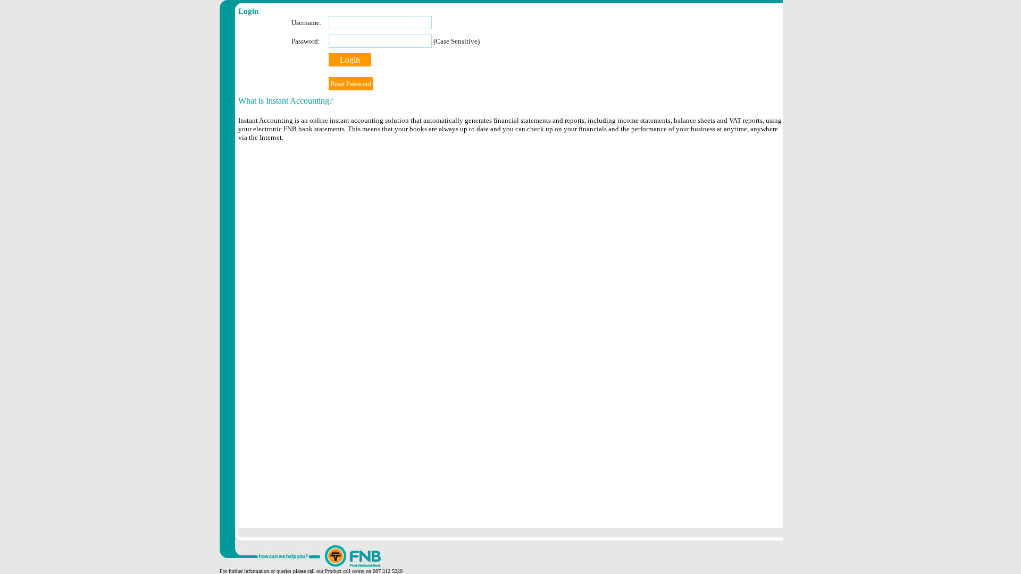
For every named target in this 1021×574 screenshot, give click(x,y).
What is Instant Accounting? (285, 100)
